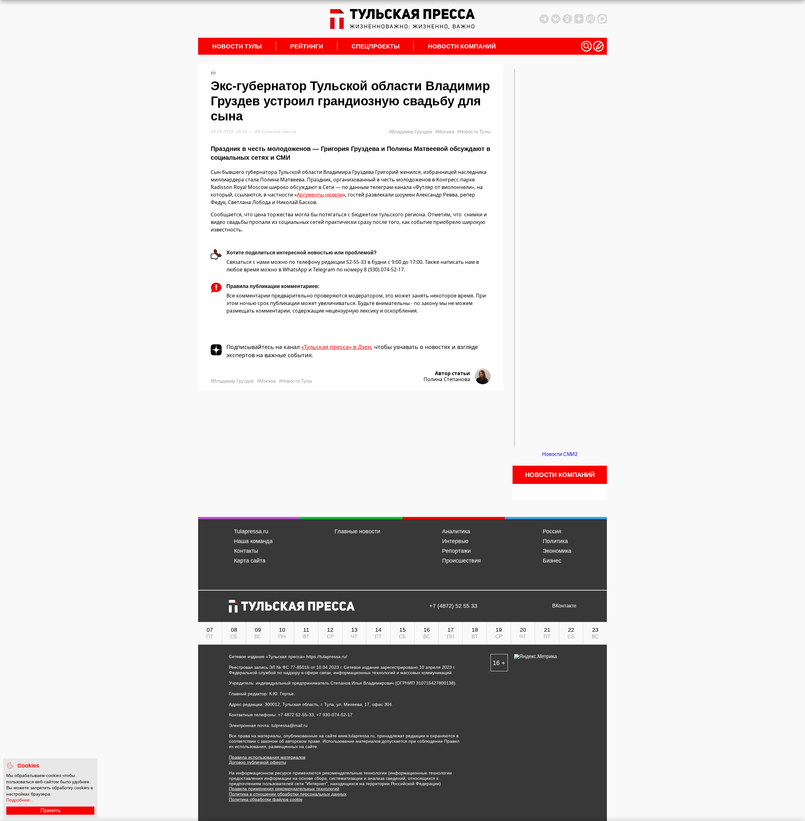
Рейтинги (306, 46)
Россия (552, 531)
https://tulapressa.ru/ (326, 656)
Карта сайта (249, 561)
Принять (50, 810)
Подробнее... (19, 799)
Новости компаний (462, 46)
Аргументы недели (320, 194)
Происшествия (461, 561)
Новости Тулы (237, 46)
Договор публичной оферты (257, 762)
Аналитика (456, 531)
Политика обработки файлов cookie (266, 799)
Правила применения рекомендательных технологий (284, 788)
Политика (555, 541)
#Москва (444, 131)
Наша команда (253, 541)
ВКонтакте (564, 605)
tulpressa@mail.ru (289, 725)
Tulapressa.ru (251, 531)
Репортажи (456, 551)
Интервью (455, 541)
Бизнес (552, 561)
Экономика (557, 551)
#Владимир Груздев (410, 131)
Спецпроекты (376, 46)
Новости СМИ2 (560, 454)
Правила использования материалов (267, 757)
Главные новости (357, 531)
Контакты (246, 551)
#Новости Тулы (474, 131)
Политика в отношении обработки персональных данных (288, 793)
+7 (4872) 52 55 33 (453, 606)
